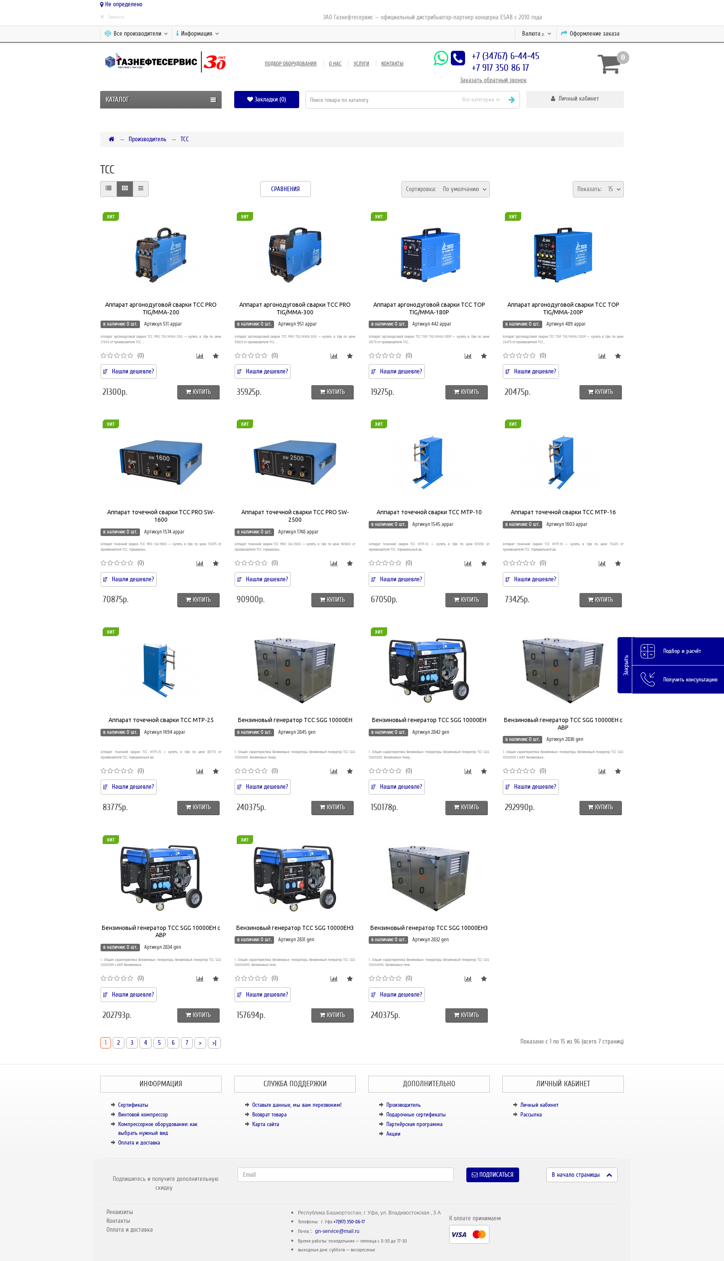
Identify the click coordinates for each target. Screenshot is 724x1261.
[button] (575, 99)
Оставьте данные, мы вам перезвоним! (296, 1104)
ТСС (185, 139)
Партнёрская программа (414, 1124)
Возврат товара (269, 1114)
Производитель (147, 139)
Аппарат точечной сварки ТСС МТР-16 (563, 512)
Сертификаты (133, 1104)
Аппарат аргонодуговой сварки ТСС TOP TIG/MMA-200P (563, 308)
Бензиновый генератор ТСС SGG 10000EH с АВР (563, 724)
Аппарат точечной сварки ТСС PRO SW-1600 (161, 516)
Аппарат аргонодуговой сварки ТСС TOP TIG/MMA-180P (429, 308)
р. (534, 33)
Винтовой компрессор (143, 1114)
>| (214, 1042)
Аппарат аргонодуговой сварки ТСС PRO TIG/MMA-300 (295, 308)
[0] (607, 63)
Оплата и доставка (139, 1142)
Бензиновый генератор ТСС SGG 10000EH (295, 720)
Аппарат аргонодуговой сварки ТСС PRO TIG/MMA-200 (161, 308)
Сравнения (285, 189)
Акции (393, 1133)
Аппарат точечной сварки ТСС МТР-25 (161, 720)
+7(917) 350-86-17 (349, 1222)
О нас (335, 63)
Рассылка (531, 1114)
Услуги (361, 63)
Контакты (392, 63)
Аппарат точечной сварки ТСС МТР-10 (429, 512)
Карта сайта (265, 1124)
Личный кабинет (539, 1104)
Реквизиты (119, 1212)
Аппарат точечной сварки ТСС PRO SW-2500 (295, 516)
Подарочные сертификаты (416, 1114)
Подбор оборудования (291, 63)
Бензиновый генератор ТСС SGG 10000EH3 (295, 927)
